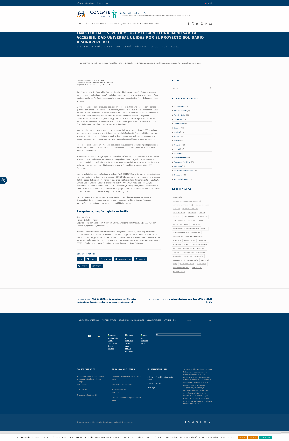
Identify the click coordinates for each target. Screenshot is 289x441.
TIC (175, 264)
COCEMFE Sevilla (133, 13)
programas (188, 252)
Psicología (178, 166)
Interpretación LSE (181, 158)
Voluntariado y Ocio (181, 179)
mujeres (177, 248)
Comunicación (179, 124)
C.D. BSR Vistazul (179, 213)
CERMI (202, 213)
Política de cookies (154, 384)
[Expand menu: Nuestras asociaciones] (105, 23)
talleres (205, 260)
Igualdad (177, 153)
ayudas (176, 209)
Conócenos (112, 24)
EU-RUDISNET (178, 236)
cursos (200, 220)
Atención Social (179, 115)
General (177, 149)
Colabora (153, 24)
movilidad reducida (200, 244)
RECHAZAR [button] (252, 437)
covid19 (191, 220)
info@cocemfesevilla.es (85, 3)
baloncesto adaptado (190, 209)
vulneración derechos (181, 268)
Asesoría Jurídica (180, 111)
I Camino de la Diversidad (88, 320)
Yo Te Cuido (197, 268)
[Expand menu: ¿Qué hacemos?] (134, 23)
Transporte (178, 175)
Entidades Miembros (92, 85)
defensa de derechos (180, 224)
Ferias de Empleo (109, 320)
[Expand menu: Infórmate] (147, 23)
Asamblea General (202, 205)
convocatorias (179, 220)
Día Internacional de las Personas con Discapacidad (190, 228)
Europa (176, 136)
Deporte (177, 128)
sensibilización (179, 260)
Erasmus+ (195, 232)
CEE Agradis (178, 119)
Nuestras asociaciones (95, 24)
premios (176, 252)
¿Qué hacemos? (127, 24)
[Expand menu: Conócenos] (118, 23)
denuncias (195, 224)
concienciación (189, 217)
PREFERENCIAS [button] (265, 437)
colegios (177, 217)
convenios (202, 217)
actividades (177, 197)
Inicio (81, 24)
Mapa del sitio (170, 320)
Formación (177, 145)
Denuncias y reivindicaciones (131, 320)
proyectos (201, 252)
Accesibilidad (91, 82)
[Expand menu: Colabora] (157, 23)
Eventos (177, 141)
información (189, 240)
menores (177, 244)
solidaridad (105, 85)
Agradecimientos (154, 320)
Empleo (177, 132)
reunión (188, 256)
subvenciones (192, 260)
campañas (192, 213)
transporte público (187, 264)
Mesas (187, 244)
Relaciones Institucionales (183, 171)
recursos (177, 256)
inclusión (177, 240)
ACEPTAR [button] (242, 437)
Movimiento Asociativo (104, 82)
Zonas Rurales (179, 272)
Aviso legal (151, 388)
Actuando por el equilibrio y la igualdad (187, 201)
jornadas (202, 240)
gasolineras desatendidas (194, 236)
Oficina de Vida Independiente (193, 248)
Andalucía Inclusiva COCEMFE (183, 205)
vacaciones (201, 264)
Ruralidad (199, 256)
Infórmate (141, 24)
